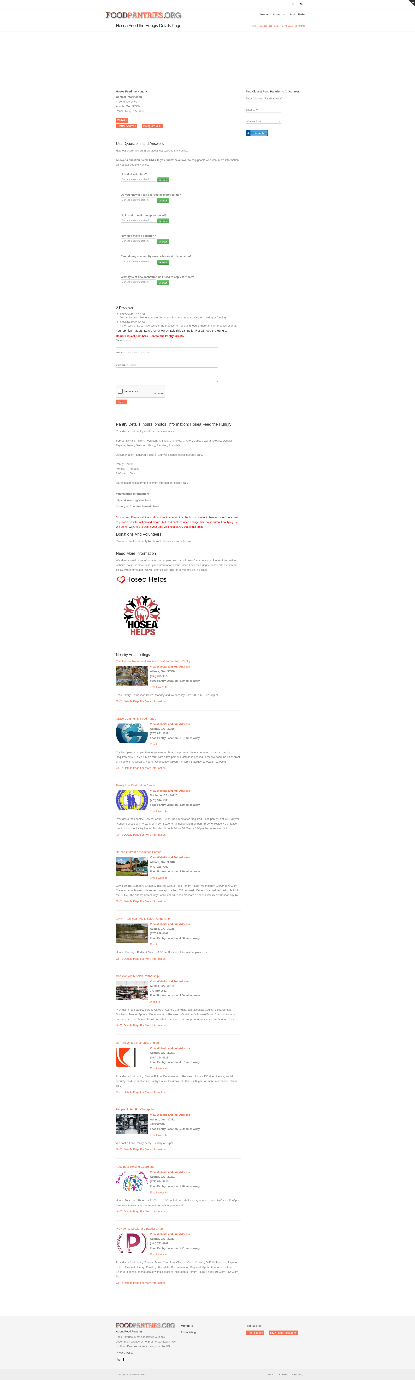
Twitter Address (126, 126)
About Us (279, 14)
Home (264, 14)
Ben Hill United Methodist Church (137, 1042)
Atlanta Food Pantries (295, 26)
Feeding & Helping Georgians (135, 1166)
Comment (126, 365)
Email (153, 687)
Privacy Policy (124, 1352)
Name (123, 340)
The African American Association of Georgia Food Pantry (153, 661)
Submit (121, 402)
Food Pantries (144, 16)
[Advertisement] (207, 56)
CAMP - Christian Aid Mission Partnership (143, 918)
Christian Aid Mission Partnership (137, 976)
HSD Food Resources (283, 1332)
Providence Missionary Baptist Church (140, 1228)
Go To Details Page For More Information (141, 701)
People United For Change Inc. (136, 1109)
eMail (133, 352)
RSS (118, 1359)
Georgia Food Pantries (270, 26)
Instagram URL (152, 126)
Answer (163, 180)
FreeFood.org (255, 1332)
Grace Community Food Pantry (136, 718)
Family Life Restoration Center (135, 785)
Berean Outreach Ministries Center (138, 852)
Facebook (123, 1359)
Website (122, 120)
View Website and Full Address (170, 666)
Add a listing (298, 14)
